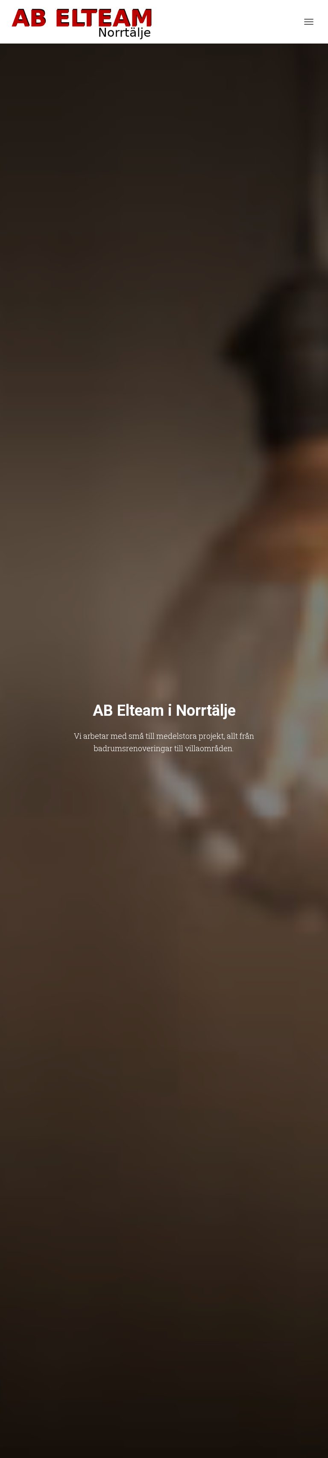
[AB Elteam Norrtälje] (85, 21)
